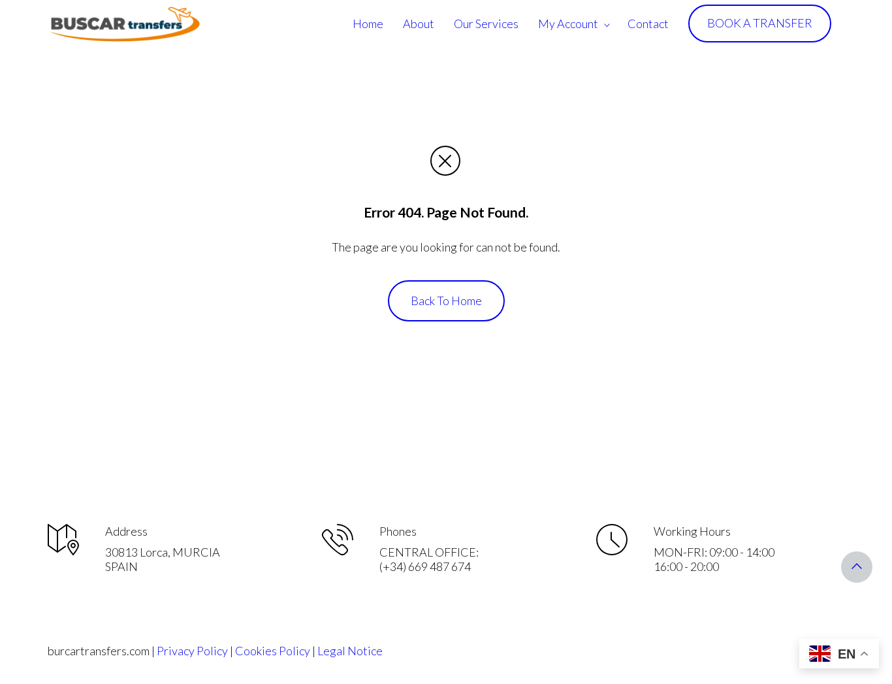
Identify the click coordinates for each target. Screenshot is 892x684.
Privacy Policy (192, 650)
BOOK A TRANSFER (759, 23)
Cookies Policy (272, 650)
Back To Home (446, 300)
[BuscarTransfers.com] (124, 23)
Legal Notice (350, 650)
